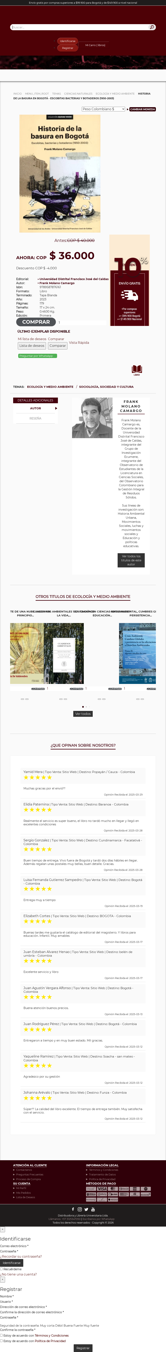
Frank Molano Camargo (56, 283)
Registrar (67, 48)
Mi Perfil (21, 1188)
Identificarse (67, 41)
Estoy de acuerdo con (36, 1335)
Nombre (7, 1296)
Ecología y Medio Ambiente (50, 387)
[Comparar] (27, 699)
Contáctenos (24, 1169)
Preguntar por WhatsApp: (36, 355)
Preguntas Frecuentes (29, 1174)
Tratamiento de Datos (102, 1174)
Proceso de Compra (28, 1179)
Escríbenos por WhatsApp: (99, 1218)
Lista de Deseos (25, 1197)
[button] (83, 707)
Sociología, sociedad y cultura (106, 387)
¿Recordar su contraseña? (21, 1256)
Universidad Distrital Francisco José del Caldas (74, 279)
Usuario (6, 1301)
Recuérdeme (12, 1269)
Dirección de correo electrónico (23, 1307)
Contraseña (9, 1251)
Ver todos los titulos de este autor (131, 560)
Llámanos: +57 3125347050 (65, 1218)
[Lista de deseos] (22, 699)
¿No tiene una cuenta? (18, 1274)
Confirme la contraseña (17, 1330)
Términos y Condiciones (103, 1169)
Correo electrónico (14, 1246)
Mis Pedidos (23, 1192)
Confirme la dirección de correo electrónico (32, 1312)
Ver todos (83, 714)
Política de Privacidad (102, 1179)
